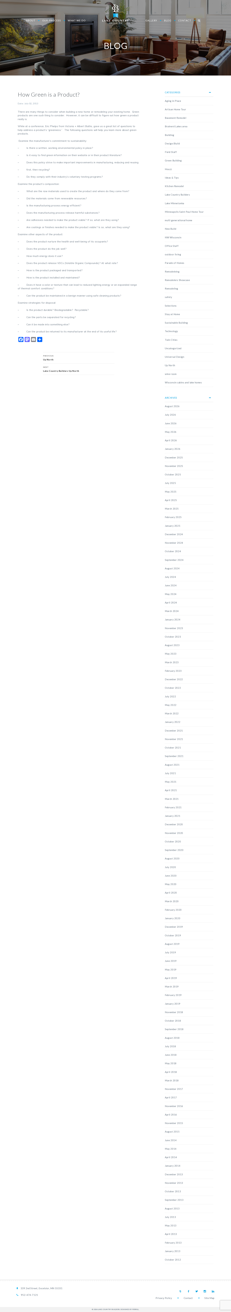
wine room (170, 374)
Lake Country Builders (115, 14)
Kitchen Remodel (174, 186)
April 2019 (171, 978)
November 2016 (174, 1106)
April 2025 (171, 500)
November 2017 (174, 1089)
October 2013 (173, 1191)
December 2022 (174, 679)
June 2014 (170, 1140)
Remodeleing (172, 271)
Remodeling (171, 288)
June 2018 (170, 1054)
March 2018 (172, 1080)
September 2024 (174, 559)
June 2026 (170, 423)
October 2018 (173, 1020)
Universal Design (174, 356)
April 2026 (171, 440)
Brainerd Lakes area (176, 126)
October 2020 (173, 841)
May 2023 (170, 653)
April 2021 (171, 790)
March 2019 (172, 986)
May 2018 (170, 1063)
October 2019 (173, 935)
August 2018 (172, 1037)
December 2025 (174, 457)
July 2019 (170, 952)
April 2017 (171, 1097)
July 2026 (170, 414)
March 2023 (172, 662)
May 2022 (170, 705)
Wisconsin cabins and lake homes (183, 382)
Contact (188, 1298)
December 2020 (174, 824)
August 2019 (172, 943)
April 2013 (171, 1234)
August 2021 (172, 764)
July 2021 (170, 773)
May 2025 (170, 491)
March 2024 (172, 611)
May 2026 (170, 431)
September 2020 (174, 850)
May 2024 (170, 594)
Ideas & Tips (172, 177)
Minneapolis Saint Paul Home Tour (184, 211)
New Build (170, 228)
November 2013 (174, 1182)
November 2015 (174, 1123)
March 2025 (172, 508)
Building (169, 135)
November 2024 (174, 542)
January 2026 (172, 448)
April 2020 (171, 892)
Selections (171, 305)
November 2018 (174, 1012)
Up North (170, 365)
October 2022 (173, 687)
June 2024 (170, 585)
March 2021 (172, 798)
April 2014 (171, 1157)
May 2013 (170, 1225)
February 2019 (173, 995)
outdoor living (173, 254)
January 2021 (172, 815)
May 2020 (170, 884)
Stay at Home (172, 314)
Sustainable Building (176, 322)
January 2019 (172, 1003)
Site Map (209, 1298)
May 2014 (170, 1148)
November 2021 (174, 739)
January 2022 (172, 721)
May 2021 (170, 781)
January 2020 (172, 918)
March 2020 (172, 901)
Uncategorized (173, 348)
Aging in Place (173, 100)
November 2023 (174, 628)
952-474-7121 (29, 1294)
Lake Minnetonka (174, 203)
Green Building (173, 160)
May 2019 (170, 969)
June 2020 (170, 875)
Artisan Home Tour (175, 109)
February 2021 (173, 807)
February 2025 (173, 517)
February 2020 (173, 909)
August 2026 (172, 406)
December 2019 (174, 926)
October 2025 (173, 474)
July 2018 (170, 1046)
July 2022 (170, 696)
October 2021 (173, 747)
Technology (171, 331)
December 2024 (174, 534)
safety (168, 297)
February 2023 (173, 670)
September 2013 (174, 1199)
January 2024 (172, 619)
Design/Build (172, 143)
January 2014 (172, 1165)
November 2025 (174, 466)
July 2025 (170, 483)
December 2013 (174, 1174)
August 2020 (172, 858)
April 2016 (171, 1114)
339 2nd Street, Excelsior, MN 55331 (42, 1288)
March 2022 (172, 713)
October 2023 (173, 636)
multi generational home (178, 220)
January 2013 (172, 1251)
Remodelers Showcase (177, 280)
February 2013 (173, 1242)
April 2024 (171, 602)
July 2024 (170, 576)
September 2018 (174, 1029)
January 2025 (172, 525)
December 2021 (174, 730)
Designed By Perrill (130, 1309)
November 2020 (174, 833)
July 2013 (170, 1217)
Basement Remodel (175, 117)
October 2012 (173, 1259)
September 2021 (174, 756)
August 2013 (172, 1208)
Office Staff (172, 245)
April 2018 (171, 1072)
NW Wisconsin (173, 237)
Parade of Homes (174, 262)
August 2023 (172, 645)
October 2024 (173, 551)
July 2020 (170, 867)
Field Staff (171, 152)
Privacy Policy (164, 1298)
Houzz (168, 169)
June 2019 (170, 960)
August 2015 (172, 1131)
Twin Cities (171, 339)
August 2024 (172, 568)
